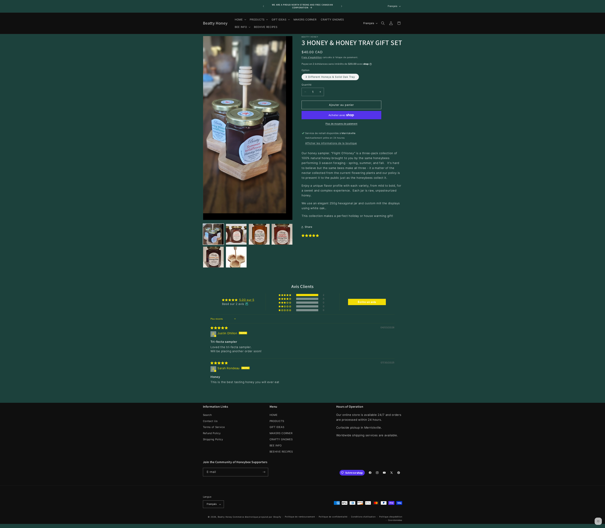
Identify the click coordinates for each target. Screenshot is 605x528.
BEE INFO (276, 445)
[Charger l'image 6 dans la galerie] (236, 257)
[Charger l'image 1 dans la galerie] (213, 234)
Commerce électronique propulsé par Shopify (257, 517)
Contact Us (210, 420)
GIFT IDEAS (277, 427)
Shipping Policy (213, 439)
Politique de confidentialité (333, 517)
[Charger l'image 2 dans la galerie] (236, 234)
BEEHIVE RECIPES (281, 451)
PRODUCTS (277, 420)
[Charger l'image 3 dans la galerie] (259, 234)
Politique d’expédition (390, 517)
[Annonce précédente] (263, 6)
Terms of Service (214, 427)
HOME (274, 414)
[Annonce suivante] (341, 6)
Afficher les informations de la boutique (331, 143)
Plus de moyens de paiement (341, 123)
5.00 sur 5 (246, 299)
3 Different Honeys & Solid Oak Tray (330, 76)
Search (207, 414)
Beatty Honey (225, 517)
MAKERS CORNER (281, 433)
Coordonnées (395, 520)
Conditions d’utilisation (363, 517)
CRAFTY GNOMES (281, 439)
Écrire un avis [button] (367, 302)
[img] (219, 328)
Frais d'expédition (312, 57)
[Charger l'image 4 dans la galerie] (282, 234)
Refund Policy (212, 433)
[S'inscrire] (264, 472)
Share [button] (308, 226)
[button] (240, 19)
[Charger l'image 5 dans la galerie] (213, 257)
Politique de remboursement (300, 517)
